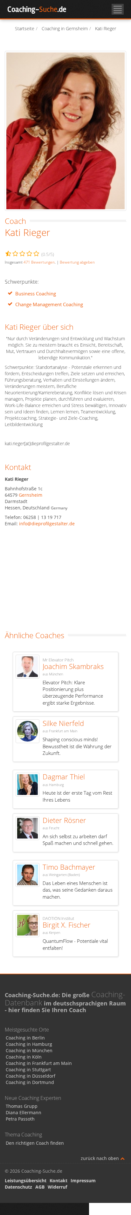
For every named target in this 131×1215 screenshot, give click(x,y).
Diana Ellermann (23, 1112)
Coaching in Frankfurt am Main (39, 1063)
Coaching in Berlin (25, 1038)
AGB (40, 1187)
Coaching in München (29, 1050)
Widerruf (57, 1187)
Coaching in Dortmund (30, 1082)
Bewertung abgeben (77, 262)
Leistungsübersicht (25, 1180)
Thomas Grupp (22, 1106)
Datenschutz (18, 1187)
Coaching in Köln (24, 1057)
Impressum (83, 1180)
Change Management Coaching (49, 304)
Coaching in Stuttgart (28, 1070)
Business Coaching (35, 293)
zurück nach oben (100, 1158)
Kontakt (58, 1180)
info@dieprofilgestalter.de (47, 524)
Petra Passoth (20, 1119)
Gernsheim (30, 495)
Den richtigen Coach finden (35, 1143)
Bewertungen (39, 262)
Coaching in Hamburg (29, 1044)
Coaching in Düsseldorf (30, 1076)
